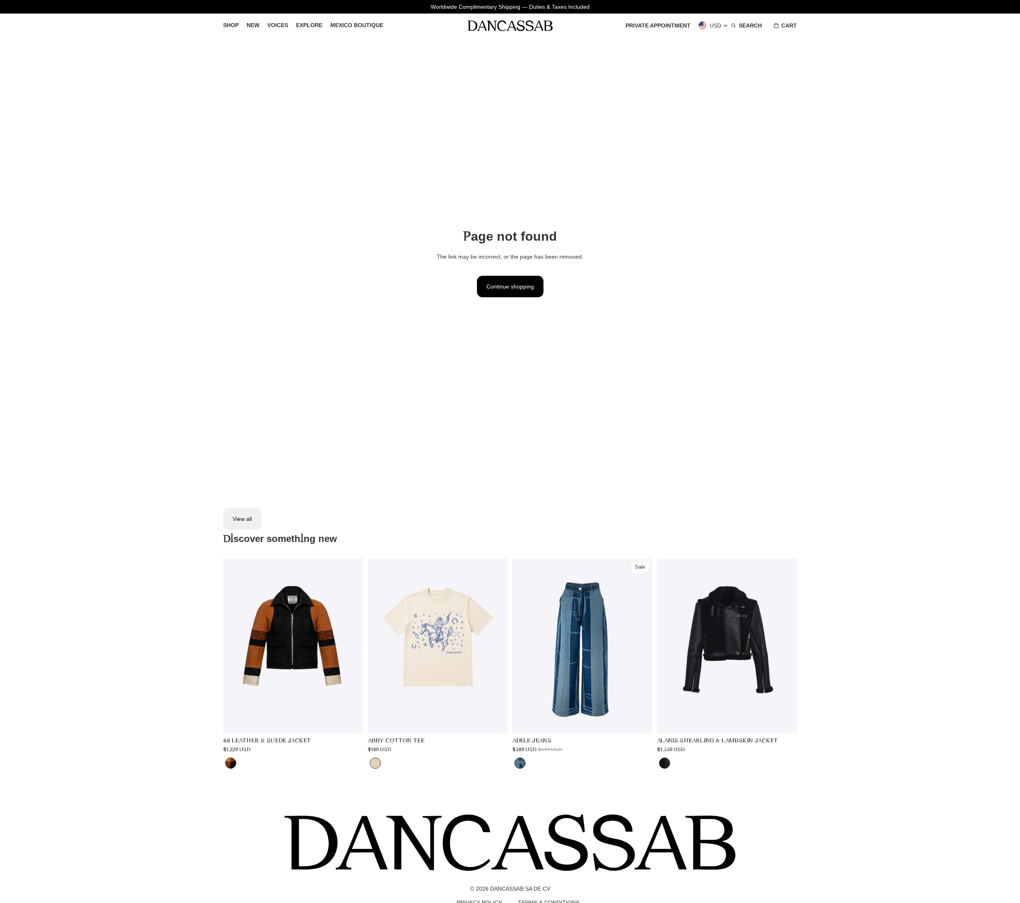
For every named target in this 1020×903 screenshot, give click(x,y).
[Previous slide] (235, 646)
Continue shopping (510, 286)
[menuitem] (231, 25)
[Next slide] (351, 646)
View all (242, 519)
